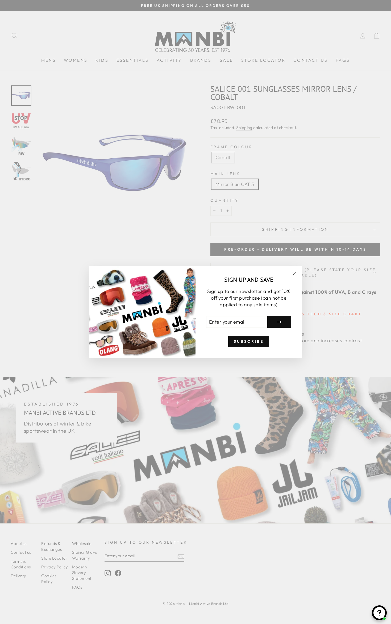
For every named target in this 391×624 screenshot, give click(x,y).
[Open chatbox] (379, 612)
